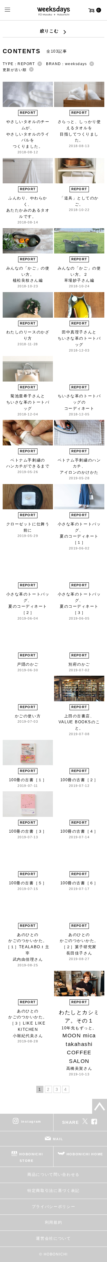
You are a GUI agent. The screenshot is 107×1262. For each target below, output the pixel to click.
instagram (31, 1121)
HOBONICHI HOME (85, 1154)
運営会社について (53, 1238)
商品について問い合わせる (53, 1174)
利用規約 (53, 1222)
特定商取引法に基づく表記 (53, 1190)
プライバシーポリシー (53, 1206)
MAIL (58, 1139)
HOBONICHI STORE (31, 1157)
